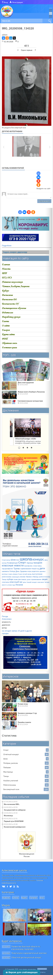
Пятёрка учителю (10, 763)
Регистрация (17, 2)
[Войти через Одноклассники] (38, 185)
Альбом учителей (10, 781)
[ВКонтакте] (3, 38)
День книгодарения (26, 383)
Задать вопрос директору (15, 252)
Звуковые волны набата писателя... (26, 377)
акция (44, 579)
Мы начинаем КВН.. (12, 804)
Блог (42, 898)
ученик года (11, 585)
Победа (12, 571)
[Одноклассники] (7, 38)
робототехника (44, 577)
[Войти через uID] (38, 173)
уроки (28, 579)
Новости (6, 898)
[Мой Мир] (10, 38)
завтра (14, 631)
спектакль (5, 582)
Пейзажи (7, 767)
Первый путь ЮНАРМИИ (13, 821)
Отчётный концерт (11, 754)
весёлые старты (7, 574)
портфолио (28, 566)
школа (26, 559)
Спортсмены (6, 560)
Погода (5, 616)
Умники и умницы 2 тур (27, 713)
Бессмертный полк (18, 128)
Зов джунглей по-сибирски (14, 810)
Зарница (29, 563)
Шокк (13, 560)
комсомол (40, 582)
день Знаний (27, 582)
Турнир (17, 569)
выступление (37, 574)
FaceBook (7, 886)
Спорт (22, 562)
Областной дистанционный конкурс (26, 957)
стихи (35, 566)
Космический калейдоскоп (14, 827)
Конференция (12, 563)
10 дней (21, 631)
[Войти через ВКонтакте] (38, 177)
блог (17, 560)
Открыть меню (50, 13)
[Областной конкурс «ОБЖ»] (25, 427)
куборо (10, 579)
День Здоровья (22, 571)
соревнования (25, 569)
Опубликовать (44, 201)
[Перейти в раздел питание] (25, 473)
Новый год (35, 569)
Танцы (4, 579)
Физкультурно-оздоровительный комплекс (29, 953)
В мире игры (23, 704)
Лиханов (19, 585)
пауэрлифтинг (7, 569)
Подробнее (6, 246)
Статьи (16, 898)
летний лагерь (27, 574)
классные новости (13, 565)
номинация (15, 577)
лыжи (16, 579)
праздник (37, 563)
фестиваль (22, 579)
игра (29, 571)
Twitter (11, 886)
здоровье (42, 571)
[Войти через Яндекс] (38, 181)
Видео (24, 898)
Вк (4, 886)
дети (42, 568)
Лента (18, 886)
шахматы (5, 571)
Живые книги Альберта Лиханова (31, 392)
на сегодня (6, 631)
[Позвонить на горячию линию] (25, 547)
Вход (6, 2)
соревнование (36, 579)
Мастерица (8, 772)
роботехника (6, 577)
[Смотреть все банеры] (20, 240)
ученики (22, 577)
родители (35, 571)
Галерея (33, 898)
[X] (14, 38)
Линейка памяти (24, 722)
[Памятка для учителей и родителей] (25, 230)
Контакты (41, 972)
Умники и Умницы (32, 577)
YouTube (14, 886)
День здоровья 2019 (26, 698)
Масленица (8, 816)
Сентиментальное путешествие (30, 401)
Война (40, 566)
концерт (34, 582)
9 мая (20, 574)
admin (4, 35)
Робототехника (9, 785)
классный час (16, 582)
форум (15, 574)
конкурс (38, 559)
